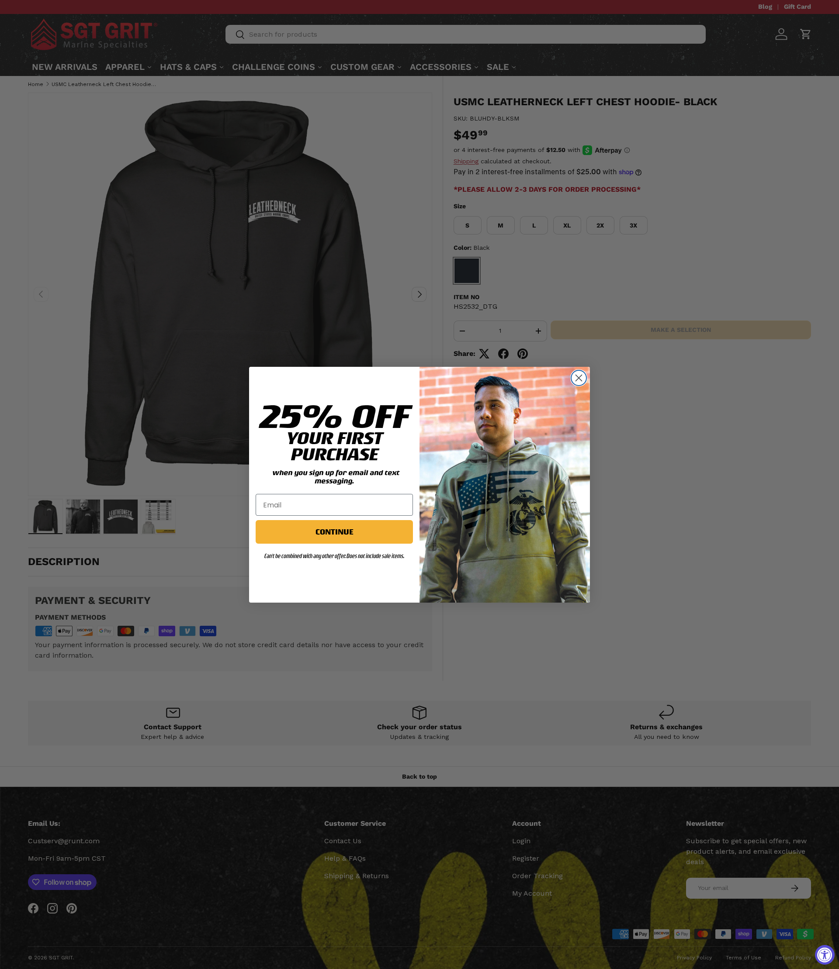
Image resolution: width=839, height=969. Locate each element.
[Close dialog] (578, 378)
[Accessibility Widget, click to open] (825, 955)
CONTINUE (334, 531)
